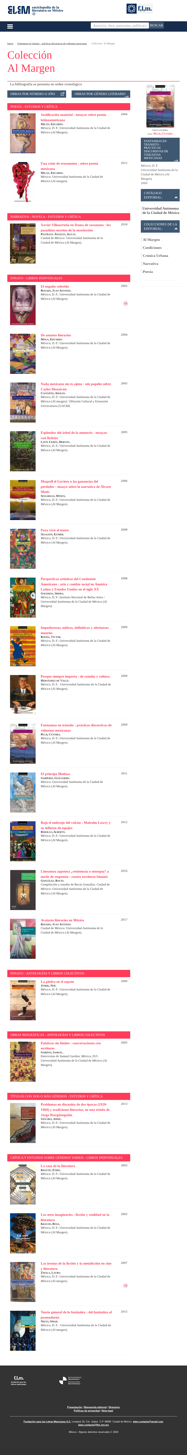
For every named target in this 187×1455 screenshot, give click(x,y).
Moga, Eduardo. (52, 339)
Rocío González (85, 884)
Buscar (156, 25)
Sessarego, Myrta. (53, 496)
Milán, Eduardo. (52, 124)
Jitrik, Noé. (48, 985)
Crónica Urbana (155, 256)
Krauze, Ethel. (51, 1170)
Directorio (114, 1407)
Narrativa (150, 264)
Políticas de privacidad (87, 1410)
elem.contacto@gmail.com (148, 1421)
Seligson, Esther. (52, 534)
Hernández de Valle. (55, 680)
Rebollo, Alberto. (53, 832)
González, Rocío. (52, 880)
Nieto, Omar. (49, 1321)
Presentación (74, 1407)
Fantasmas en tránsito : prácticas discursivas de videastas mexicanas (52, 43)
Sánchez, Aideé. (51, 1119)
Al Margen (151, 240)
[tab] (160, 195)
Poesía (148, 272)
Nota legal (107, 1410)
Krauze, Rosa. (50, 1224)
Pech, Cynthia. (51, 734)
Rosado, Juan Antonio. (56, 290)
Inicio (10, 43)
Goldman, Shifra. (52, 593)
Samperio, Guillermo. (55, 778)
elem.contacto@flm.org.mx (93, 1425)
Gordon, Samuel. (52, 1052)
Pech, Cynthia (163, 133)
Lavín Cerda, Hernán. (55, 442)
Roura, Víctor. (51, 637)
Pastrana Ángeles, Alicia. (58, 234)
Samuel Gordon (70, 1056)
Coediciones (152, 248)
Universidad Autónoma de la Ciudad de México (160, 210)
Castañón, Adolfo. (53, 393)
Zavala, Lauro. (51, 1272)
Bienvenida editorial (95, 1407)
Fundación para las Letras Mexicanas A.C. (47, 1421)
